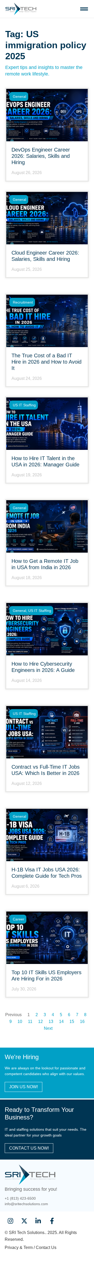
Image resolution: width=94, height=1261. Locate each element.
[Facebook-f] (52, 1221)
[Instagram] (10, 1221)
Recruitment (23, 302)
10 (19, 1021)
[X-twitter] (24, 1221)
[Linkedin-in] (38, 1221)
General (19, 96)
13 (51, 1021)
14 (61, 1021)
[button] (84, 9)
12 (40, 1021)
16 (82, 1021)
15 (71, 1021)
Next (48, 1028)
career (18, 919)
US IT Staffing (24, 405)
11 (30, 1021)
